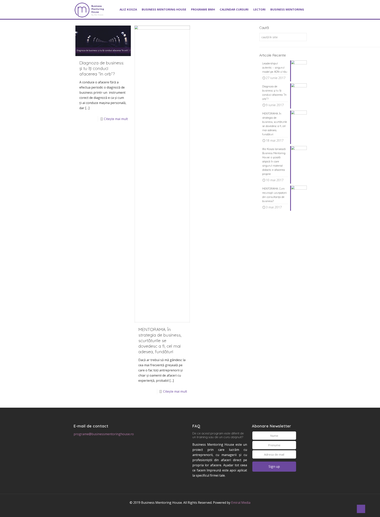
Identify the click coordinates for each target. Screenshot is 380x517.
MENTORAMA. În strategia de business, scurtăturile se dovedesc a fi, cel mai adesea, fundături (159, 340)
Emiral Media (240, 502)
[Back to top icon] (361, 509)
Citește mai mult (116, 119)
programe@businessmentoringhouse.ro (104, 434)
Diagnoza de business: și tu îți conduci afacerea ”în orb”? (101, 68)
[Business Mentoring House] (89, 9)
